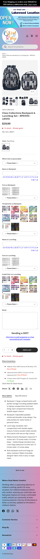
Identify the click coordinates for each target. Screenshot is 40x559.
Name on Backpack (9, 169)
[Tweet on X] (9, 389)
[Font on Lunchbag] (6, 262)
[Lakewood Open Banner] (20, 9)
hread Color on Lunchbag (11, 274)
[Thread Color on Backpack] (6, 210)
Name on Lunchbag (9, 240)
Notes (4, 310)
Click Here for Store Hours (12, 383)
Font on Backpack (8, 185)
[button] (32, 36)
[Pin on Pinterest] (18, 389)
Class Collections (8, 110)
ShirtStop (10, 554)
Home (4, 54)
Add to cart (27, 350)
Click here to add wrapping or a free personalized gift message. (20, 338)
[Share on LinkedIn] (22, 389)
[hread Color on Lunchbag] (6, 280)
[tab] (7, 395)
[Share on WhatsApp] (26, 389)
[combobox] (20, 47)
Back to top (20, 470)
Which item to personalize (11, 159)
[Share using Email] (31, 389)
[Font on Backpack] (6, 191)
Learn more (32, 4)
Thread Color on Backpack (11, 204)
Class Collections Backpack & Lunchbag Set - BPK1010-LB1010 (18, 56)
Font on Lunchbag (8, 255)
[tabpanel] (20, 375)
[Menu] (36, 36)
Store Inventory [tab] (8, 361)
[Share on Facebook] (14, 389)
